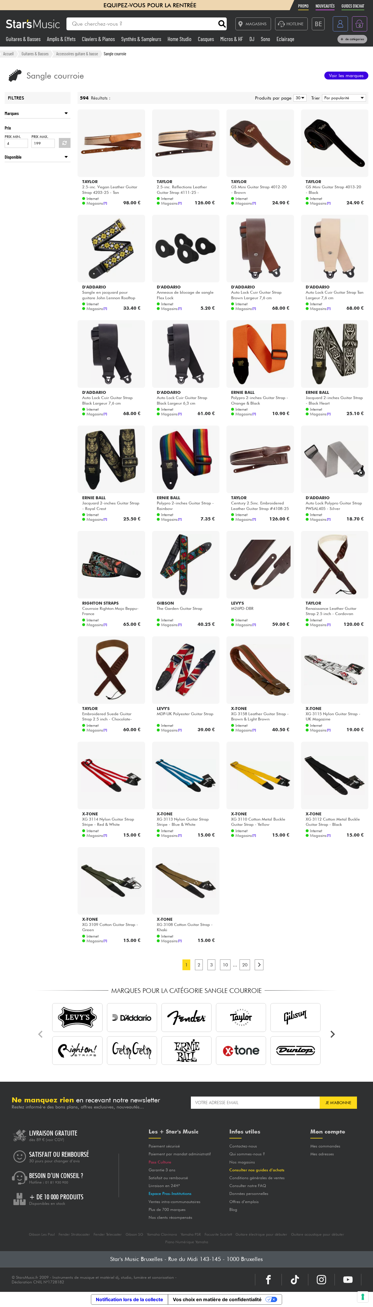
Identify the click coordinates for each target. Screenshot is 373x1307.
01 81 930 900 (56, 1182)
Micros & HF (232, 39)
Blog (233, 1209)
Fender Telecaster (108, 1234)
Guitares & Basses (24, 39)
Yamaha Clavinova (162, 1234)
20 (244, 965)
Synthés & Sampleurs (141, 39)
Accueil (8, 53)
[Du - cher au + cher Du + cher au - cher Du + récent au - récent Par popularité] (343, 98)
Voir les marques (346, 75)
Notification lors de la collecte (129, 1299)
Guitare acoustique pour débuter (317, 1234)
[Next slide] (332, 1034)
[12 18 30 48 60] (299, 98)
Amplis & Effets (62, 39)
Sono (266, 39)
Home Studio (180, 39)
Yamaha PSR (191, 1234)
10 (225, 965)
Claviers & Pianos (99, 39)
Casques (206, 39)
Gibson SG (134, 1234)
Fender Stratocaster (74, 1234)
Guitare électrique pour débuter (261, 1234)
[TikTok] (295, 1279)
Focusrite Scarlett (218, 1234)
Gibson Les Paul (42, 1234)
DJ (252, 39)
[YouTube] (348, 1279)
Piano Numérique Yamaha (186, 1242)
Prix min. (13, 136)
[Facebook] (268, 1279)
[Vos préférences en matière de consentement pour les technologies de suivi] (362, 1296)
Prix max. (39, 136)
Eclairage (285, 39)
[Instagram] (321, 1279)
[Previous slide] (41, 1034)
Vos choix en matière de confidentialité (217, 1299)
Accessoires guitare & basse (77, 53)
